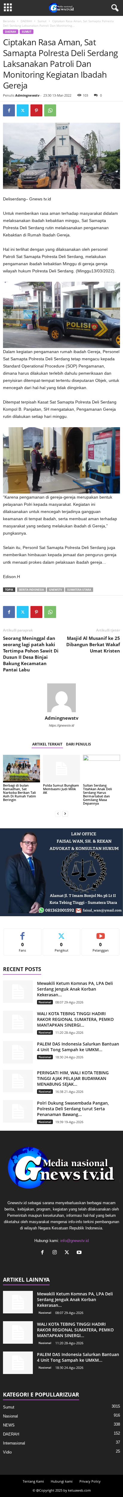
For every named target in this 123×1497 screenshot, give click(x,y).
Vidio (7, 1452)
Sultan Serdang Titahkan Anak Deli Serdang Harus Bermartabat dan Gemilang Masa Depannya (97, 794)
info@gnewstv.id (74, 1240)
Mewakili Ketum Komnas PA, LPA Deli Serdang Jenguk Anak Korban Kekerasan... (75, 989)
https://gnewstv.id (61, 725)
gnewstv (55, 590)
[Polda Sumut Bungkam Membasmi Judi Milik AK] (61, 769)
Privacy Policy (90, 1481)
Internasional (14, 1443)
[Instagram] (56, 1253)
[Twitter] (23, 110)
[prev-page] (58, 813)
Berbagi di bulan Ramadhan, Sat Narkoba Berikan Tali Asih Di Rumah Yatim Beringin (19, 792)
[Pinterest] (36, 110)
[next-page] (65, 813)
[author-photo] (61, 697)
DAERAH (26, 21)
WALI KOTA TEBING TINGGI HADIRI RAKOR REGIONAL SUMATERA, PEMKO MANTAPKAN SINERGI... (75, 1019)
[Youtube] (79, 1253)
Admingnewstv (27, 95)
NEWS (9, 1425)
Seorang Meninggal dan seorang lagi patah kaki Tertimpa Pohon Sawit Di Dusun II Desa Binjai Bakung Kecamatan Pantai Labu (31, 654)
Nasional (45, 1002)
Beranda (9, 21)
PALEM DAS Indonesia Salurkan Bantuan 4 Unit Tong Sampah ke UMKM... (78, 1046)
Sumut (42, 21)
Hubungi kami (62, 1481)
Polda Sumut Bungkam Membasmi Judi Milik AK (61, 789)
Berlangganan (101, 933)
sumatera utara (79, 590)
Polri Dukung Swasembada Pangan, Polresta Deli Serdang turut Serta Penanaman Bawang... (73, 1108)
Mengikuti (61, 933)
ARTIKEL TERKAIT (47, 744)
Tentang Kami (33, 1481)
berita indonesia (31, 590)
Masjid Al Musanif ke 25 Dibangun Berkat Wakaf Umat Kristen (93, 644)
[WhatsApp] (50, 110)
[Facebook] (9, 110)
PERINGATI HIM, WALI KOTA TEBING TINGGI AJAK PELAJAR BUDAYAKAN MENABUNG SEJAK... (73, 1078)
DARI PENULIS (78, 744)
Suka (22, 933)
